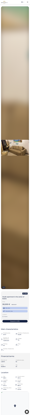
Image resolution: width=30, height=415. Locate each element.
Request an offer (15, 321)
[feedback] (27, 412)
